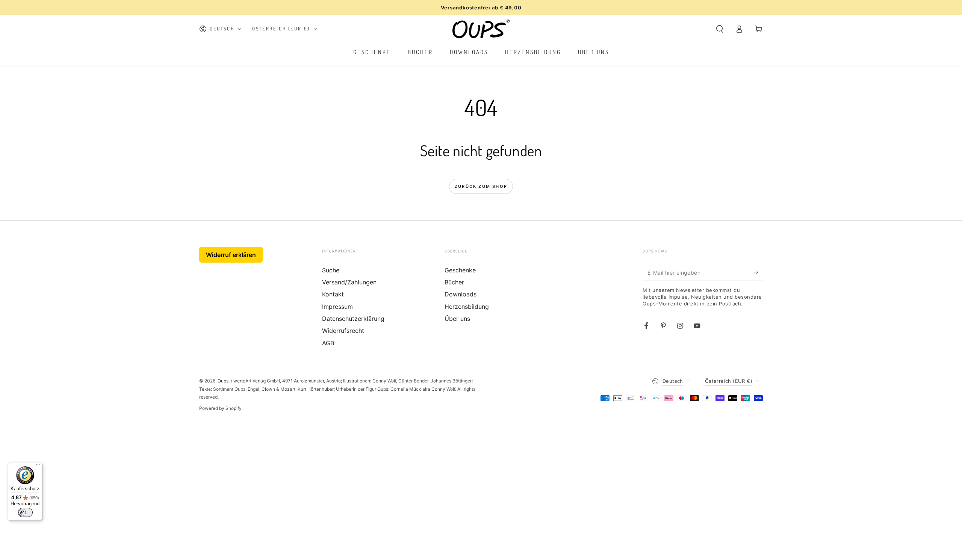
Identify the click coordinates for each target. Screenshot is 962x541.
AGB (328, 343)
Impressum (337, 306)
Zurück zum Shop (481, 186)
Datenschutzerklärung (353, 318)
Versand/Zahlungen (349, 282)
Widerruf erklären (231, 254)
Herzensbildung (467, 306)
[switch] (25, 512)
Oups (223, 381)
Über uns (457, 318)
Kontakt (333, 294)
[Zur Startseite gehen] (481, 29)
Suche (330, 270)
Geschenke (460, 270)
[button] (719, 29)
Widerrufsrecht (343, 330)
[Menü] (37, 466)
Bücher (454, 282)
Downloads (460, 294)
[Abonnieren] (758, 272)
